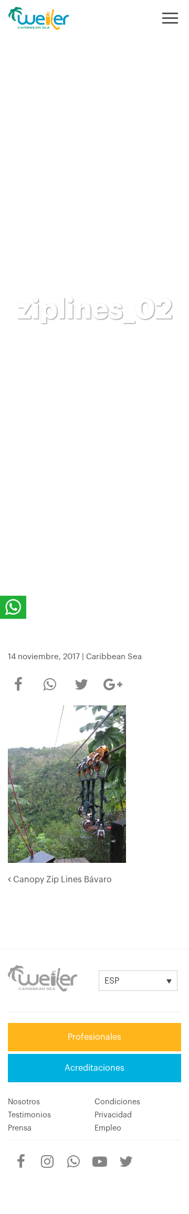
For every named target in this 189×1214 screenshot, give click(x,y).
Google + (112, 681)
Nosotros (24, 1102)
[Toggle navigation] (170, 18)
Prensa (20, 1128)
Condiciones (117, 1102)
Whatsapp (49, 677)
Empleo (107, 1128)
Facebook (18, 677)
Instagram (47, 1154)
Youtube (99, 1154)
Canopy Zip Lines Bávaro (61, 879)
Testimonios (29, 1115)
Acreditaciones (94, 1068)
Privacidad (113, 1115)
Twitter (81, 677)
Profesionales (94, 1037)
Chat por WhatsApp (13, 607)
